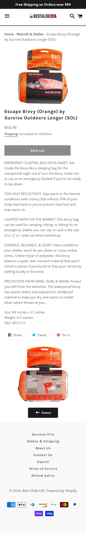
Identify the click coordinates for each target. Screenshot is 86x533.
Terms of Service (43, 469)
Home (9, 34)
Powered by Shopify (61, 490)
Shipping (11, 134)
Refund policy (43, 476)
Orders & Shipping (43, 441)
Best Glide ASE (33, 490)
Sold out (37, 151)
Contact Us (43, 455)
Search (43, 462)
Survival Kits (43, 434)
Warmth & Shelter (30, 34)
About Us (43, 448)
